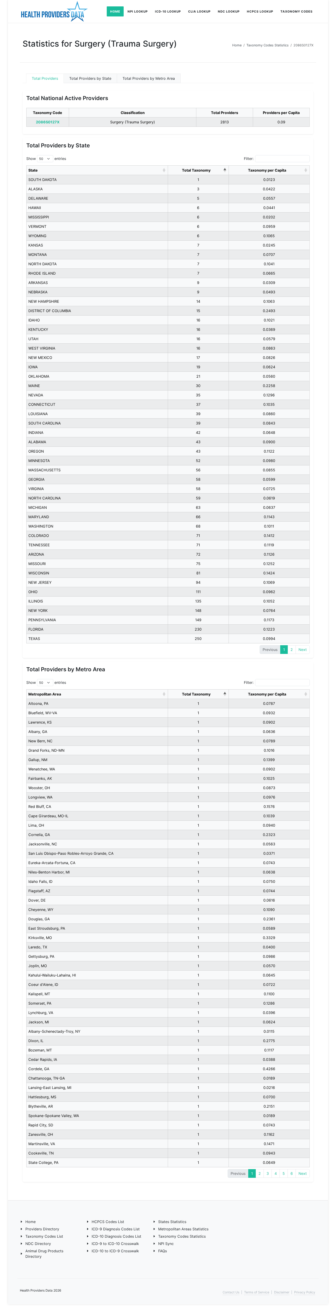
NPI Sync (166, 1243)
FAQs (162, 1251)
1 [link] (284, 649)
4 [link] (276, 1173)
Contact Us (231, 1292)
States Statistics (172, 1221)
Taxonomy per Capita (267, 170)
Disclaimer (281, 1292)
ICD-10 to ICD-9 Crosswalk (115, 1251)
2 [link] (292, 649)
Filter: (248, 158)
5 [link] (284, 1173)
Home (237, 45)
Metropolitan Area (44, 694)
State (33, 170)
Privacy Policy (304, 1292)
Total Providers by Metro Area (149, 78)
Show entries (46, 158)
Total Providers (45, 78)
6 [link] (292, 1173)
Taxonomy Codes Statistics (267, 45)
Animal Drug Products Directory (44, 1254)
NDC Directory (38, 1243)
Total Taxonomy (196, 170)
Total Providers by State (90, 78)
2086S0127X (47, 122)
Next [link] (303, 649)
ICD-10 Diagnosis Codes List (116, 1236)
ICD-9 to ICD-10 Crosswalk (115, 1243)
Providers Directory (42, 1229)
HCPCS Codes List (108, 1221)
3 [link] (268, 1173)
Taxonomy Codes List (44, 1236)
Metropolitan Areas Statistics (183, 1229)
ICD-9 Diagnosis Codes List (116, 1229)
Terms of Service (256, 1292)
